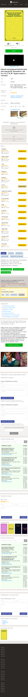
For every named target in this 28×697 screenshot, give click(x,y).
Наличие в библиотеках (9, 307)
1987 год (3, 691)
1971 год (3, 661)
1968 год (3, 654)
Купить (14, 51)
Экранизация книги (14, 66)
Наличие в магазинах (8, 313)
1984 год (3, 686)
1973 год (3, 664)
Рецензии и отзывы (8, 309)
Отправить (23, 517)
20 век (3, 623)
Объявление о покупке (9, 306)
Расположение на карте (6, 454)
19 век (21, 4)
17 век (10, 4)
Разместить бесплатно (8, 421)
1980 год (3, 678)
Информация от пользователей (11, 315)
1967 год (3, 652)
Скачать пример (6, 272)
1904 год (4, 620)
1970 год (3, 659)
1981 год (3, 679)
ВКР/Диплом (19, 253)
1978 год (3, 674)
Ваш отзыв (4, 499)
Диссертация (18, 97)
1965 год (3, 649)
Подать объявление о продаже (9, 404)
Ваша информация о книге (8, 598)
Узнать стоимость (18, 269)
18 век (15, 4)
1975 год (3, 668)
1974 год (3, 666)
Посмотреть (22, 151)
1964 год (3, 647)
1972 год (3, 662)
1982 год (3, 683)
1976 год (3, 671)
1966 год (3, 651)
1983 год (3, 684)
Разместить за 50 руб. (7, 398)
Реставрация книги (15, 109)
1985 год (3, 688)
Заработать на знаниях (17, 256)
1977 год (3, 673)
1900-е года (5, 622)
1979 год (3, 676)
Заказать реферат (6, 269)
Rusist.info (15, 2)
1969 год (3, 656)
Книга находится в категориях (10, 316)
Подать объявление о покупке (9, 381)
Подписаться (14, 433)
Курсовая (18, 95)
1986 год (3, 690)
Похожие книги (7, 311)
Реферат (12, 95)
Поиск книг (3, 4)
